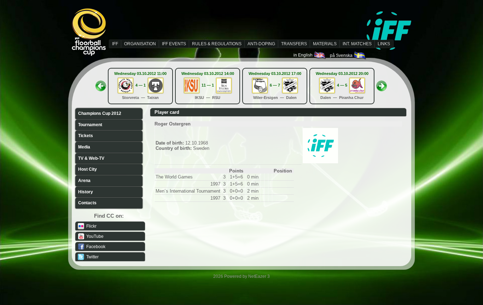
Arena (84, 180)
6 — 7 (275, 85)
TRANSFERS (294, 43)
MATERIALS (325, 43)
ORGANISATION (140, 43)
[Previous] (101, 84)
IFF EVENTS (174, 43)
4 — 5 (342, 85)
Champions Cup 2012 (99, 113)
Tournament (90, 124)
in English (303, 55)
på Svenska (342, 55)
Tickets (85, 135)
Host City (87, 169)
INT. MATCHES (357, 43)
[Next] (382, 84)
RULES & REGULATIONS (217, 43)
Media (84, 147)
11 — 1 (208, 85)
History (85, 191)
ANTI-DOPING (261, 43)
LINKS (384, 43)
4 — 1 (140, 85)
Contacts (87, 202)
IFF (115, 43)
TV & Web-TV (91, 158)
